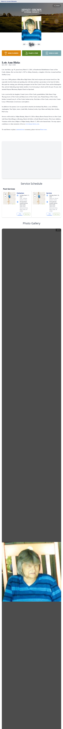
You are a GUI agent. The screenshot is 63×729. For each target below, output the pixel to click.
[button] (9, 196)
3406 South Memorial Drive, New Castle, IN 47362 (24, 209)
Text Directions (20, 214)
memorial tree (20, 129)
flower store (43, 129)
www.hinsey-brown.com (32, 124)
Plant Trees (27, 214)
